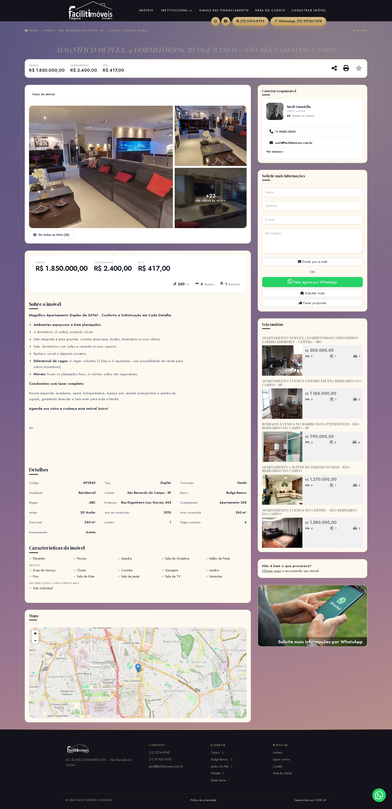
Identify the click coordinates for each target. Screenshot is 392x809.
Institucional (174, 10)
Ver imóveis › (275, 152)
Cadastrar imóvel (309, 10)
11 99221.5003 (285, 131)
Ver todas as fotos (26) (53, 234)
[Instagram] (215, 21)
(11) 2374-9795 (252, 21)
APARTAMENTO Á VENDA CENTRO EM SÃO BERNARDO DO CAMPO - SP (311, 383)
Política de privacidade (203, 800)
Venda (48, 30)
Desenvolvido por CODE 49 (310, 800)
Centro (217, 752)
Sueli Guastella (299, 106)
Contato (277, 766)
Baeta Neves (220, 780)
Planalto (217, 773)
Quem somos (281, 759)
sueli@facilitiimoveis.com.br (293, 143)
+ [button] (35, 633)
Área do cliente (270, 10)
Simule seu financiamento (224, 10)
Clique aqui (271, 570)
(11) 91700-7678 (300, 21)
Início (33, 30)
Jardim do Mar (221, 766)
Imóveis (146, 10)
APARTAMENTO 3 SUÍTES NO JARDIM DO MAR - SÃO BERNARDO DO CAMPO (305, 469)
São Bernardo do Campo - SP (81, 30)
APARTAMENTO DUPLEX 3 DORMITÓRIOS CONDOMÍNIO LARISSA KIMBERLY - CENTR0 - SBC (310, 340)
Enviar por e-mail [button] (314, 261)
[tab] (43, 94)
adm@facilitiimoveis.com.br (166, 766)
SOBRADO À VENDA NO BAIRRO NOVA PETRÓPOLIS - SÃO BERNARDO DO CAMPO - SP (310, 426)
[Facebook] (225, 21)
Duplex (114, 30)
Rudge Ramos (222, 759)
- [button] (35, 640)
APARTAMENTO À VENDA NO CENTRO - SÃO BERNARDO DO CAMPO (309, 512)
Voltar (361, 30)
